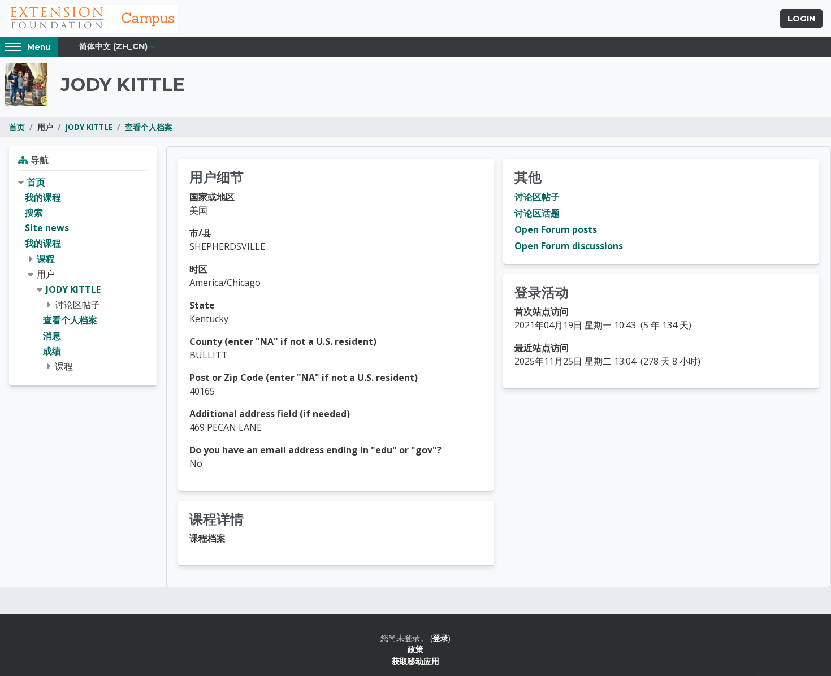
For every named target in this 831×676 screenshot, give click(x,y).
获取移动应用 (415, 661)
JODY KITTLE (89, 127)
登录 (440, 637)
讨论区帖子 (537, 196)
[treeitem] (83, 274)
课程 (46, 259)
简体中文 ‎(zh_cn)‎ (113, 46)
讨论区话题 (537, 213)
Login (801, 19)
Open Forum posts (555, 229)
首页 (17, 127)
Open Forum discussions (568, 246)
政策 (415, 649)
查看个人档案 (148, 127)
